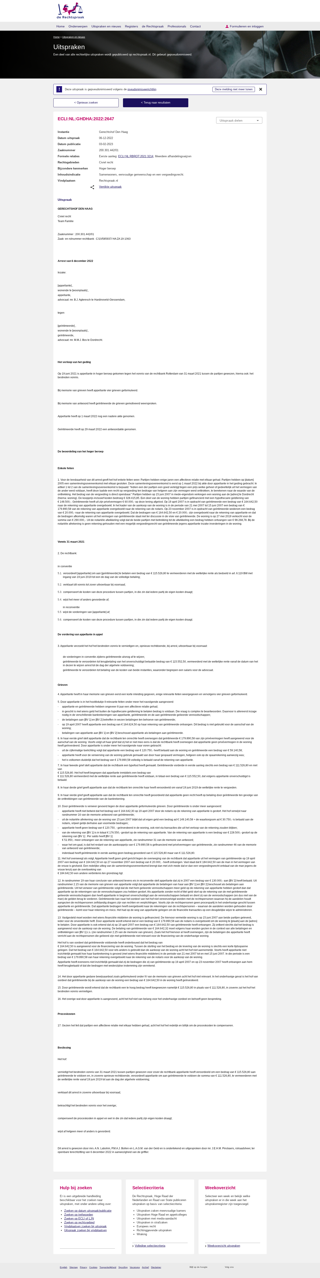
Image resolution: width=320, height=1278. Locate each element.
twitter (237, 1267)
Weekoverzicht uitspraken (223, 1245)
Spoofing (123, 1267)
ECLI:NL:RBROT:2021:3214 (135, 156)
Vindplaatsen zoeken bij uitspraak (85, 1226)
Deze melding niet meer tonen (234, 89)
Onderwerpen (78, 26)
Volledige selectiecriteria (150, 1245)
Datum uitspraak (69, 138)
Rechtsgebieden (68, 162)
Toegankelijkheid (107, 1267)
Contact (195, 26)
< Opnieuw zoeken (86, 102)
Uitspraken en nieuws (106, 26)
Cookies (93, 1267)
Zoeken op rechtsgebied (79, 1222)
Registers (131, 26)
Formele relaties (68, 156)
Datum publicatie (69, 144)
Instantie (63, 132)
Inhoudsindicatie (69, 174)
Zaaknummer (66, 150)
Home (60, 26)
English (63, 1267)
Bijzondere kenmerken (73, 168)
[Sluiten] (260, 89)
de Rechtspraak (153, 26)
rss (211, 1267)
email (217, 1267)
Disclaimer (156, 1267)
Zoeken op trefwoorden (78, 1214)
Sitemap (73, 1267)
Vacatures (135, 1267)
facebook (243, 1267)
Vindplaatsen (66, 180)
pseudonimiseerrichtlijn (142, 89)
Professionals (177, 26)
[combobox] (239, 120)
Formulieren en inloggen (247, 26)
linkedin (254, 1267)
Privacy (83, 1267)
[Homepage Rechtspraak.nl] (68, 10)
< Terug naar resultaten (155, 102)
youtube (260, 1267)
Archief (145, 1267)
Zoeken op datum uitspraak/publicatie (87, 1210)
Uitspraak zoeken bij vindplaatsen (85, 1230)
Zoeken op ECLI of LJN (79, 1218)
